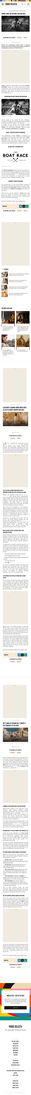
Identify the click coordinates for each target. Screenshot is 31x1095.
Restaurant (15, 1052)
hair (8, 514)
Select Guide (15, 1075)
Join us (15, 1007)
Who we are (15, 1060)
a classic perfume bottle (13, 444)
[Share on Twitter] (22, 654)
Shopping (15, 1055)
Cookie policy (15, 1085)
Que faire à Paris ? (15, 1041)
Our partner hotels (15, 1065)
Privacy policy (15, 1083)
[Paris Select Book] (15, 1026)
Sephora (15, 766)
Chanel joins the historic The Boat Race (17, 11)
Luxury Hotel (15, 1048)
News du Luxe (4, 11)
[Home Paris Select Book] (11, 4)
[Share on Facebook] (19, 654)
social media (25, 521)
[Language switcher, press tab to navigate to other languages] (23, 4)
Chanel (17, 174)
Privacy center (15, 1087)
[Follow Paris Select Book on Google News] (25, 38)
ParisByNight (15, 1050)
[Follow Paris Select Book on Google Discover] (19, 38)
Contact (15, 1073)
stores (17, 767)
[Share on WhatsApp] (25, 654)
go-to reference (17, 824)
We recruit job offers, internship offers (15, 1071)
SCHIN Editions (15, 1063)
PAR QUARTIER (15, 1043)
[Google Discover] (13, 662)
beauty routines (24, 813)
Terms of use (15, 1081)
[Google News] (18, 662)
